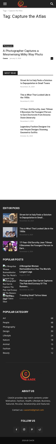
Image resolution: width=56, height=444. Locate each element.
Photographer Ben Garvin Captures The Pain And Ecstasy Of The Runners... (36, 284)
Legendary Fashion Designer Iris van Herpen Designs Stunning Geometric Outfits (35, 129)
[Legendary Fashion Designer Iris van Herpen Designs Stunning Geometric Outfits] (10, 130)
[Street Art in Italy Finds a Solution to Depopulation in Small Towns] (10, 84)
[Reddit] (40, 430)
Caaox (5, 58)
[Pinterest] (32, 430)
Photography (8, 46)
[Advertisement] (28, 170)
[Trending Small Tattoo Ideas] (10, 299)
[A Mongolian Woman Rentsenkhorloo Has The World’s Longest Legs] (10, 272)
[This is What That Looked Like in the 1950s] (10, 99)
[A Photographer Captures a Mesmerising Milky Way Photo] (28, 34)
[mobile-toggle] (4, 4)
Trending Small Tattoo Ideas (33, 295)
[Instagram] (24, 429)
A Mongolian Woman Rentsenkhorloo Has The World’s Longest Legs (35, 269)
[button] (52, 4)
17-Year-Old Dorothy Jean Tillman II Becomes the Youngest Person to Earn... (36, 245)
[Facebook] (16, 430)
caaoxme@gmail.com (34, 410)
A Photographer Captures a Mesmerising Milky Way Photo (23, 52)
